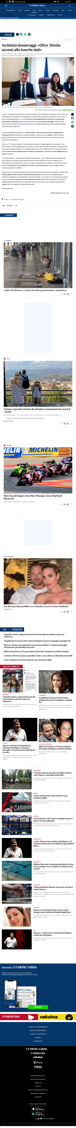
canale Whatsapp (67, 110)
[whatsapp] (13, 1)
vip (16, 205)
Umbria (6, 199)
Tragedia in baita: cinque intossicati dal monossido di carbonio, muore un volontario (19, 699)
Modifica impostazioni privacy (38, 1090)
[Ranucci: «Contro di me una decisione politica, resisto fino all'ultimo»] (17, 939)
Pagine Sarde (38, 1041)
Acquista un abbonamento (38, 1030)
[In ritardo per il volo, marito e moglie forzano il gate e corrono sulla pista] (17, 825)
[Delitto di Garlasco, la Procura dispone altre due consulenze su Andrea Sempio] (56, 730)
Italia (34, 10)
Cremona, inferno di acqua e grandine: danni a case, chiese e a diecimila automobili (38, 656)
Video (19, 10)
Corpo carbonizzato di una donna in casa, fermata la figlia (28, 660)
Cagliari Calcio (51, 15)
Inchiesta (10, 205)
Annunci (70, 10)
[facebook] (10, 1)
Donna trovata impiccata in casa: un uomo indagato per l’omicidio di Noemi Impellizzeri (52, 911)
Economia (55, 10)
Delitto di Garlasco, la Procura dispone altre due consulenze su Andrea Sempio (36, 651)
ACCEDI (68, 2)
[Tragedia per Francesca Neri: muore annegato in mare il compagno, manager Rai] (56, 681)
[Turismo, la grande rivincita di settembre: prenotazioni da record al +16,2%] (38, 384)
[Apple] (38, 1108)
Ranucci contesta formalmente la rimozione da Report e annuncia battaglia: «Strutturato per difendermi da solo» (19, 748)
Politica (48, 10)
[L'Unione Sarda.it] (38, 5)
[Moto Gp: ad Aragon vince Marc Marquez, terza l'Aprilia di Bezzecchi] (38, 470)
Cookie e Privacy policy (38, 1075)
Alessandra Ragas (8, 421)
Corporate (38, 1097)
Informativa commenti (38, 1093)
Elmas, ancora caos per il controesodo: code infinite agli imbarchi (25, 418)
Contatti (38, 1086)
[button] (17, 34)
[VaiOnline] (38, 1063)
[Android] (38, 1114)
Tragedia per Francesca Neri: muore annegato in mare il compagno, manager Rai (37, 641)
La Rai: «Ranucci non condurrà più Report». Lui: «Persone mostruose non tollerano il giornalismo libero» (54, 843)
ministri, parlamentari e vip (21, 124)
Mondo (41, 10)
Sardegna (27, 10)
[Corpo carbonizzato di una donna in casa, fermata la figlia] (17, 802)
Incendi (60, 15)
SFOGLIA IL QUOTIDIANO (9, 18)
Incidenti (41, 15)
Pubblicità (38, 1082)
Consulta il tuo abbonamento (38, 1027)
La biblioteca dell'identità (38, 1034)
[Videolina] (19, 1016)
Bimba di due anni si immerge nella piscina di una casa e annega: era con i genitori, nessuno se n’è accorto (53, 866)
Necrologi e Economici (38, 1079)
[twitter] (7, 1)
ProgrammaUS (11, 10)
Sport (63, 10)
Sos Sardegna (32, 15)
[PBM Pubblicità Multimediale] (38, 1067)
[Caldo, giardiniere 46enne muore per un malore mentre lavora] (17, 894)
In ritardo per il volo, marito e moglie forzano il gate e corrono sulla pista (53, 819)
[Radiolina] (57, 1017)
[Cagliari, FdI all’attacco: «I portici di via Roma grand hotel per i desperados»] (38, 265)
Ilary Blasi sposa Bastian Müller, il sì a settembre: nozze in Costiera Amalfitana (36, 606)
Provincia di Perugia (17, 199)
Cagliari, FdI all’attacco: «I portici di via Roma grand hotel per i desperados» (35, 290)
